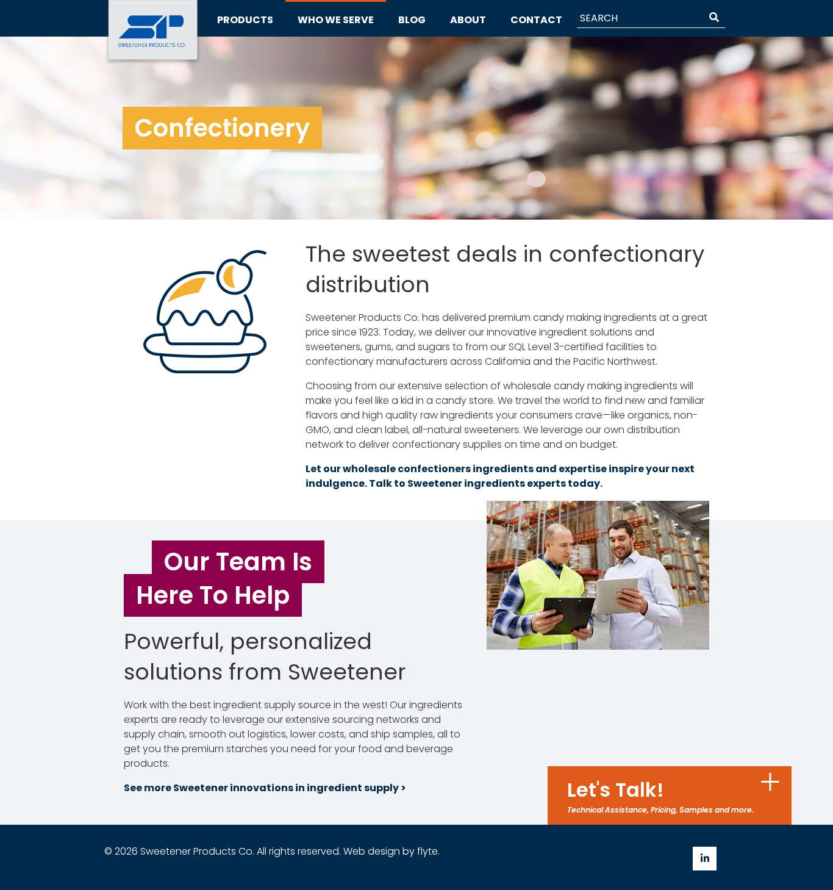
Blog (412, 20)
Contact (536, 20)
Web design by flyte (390, 851)
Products (245, 20)
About (468, 20)
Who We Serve (336, 20)
